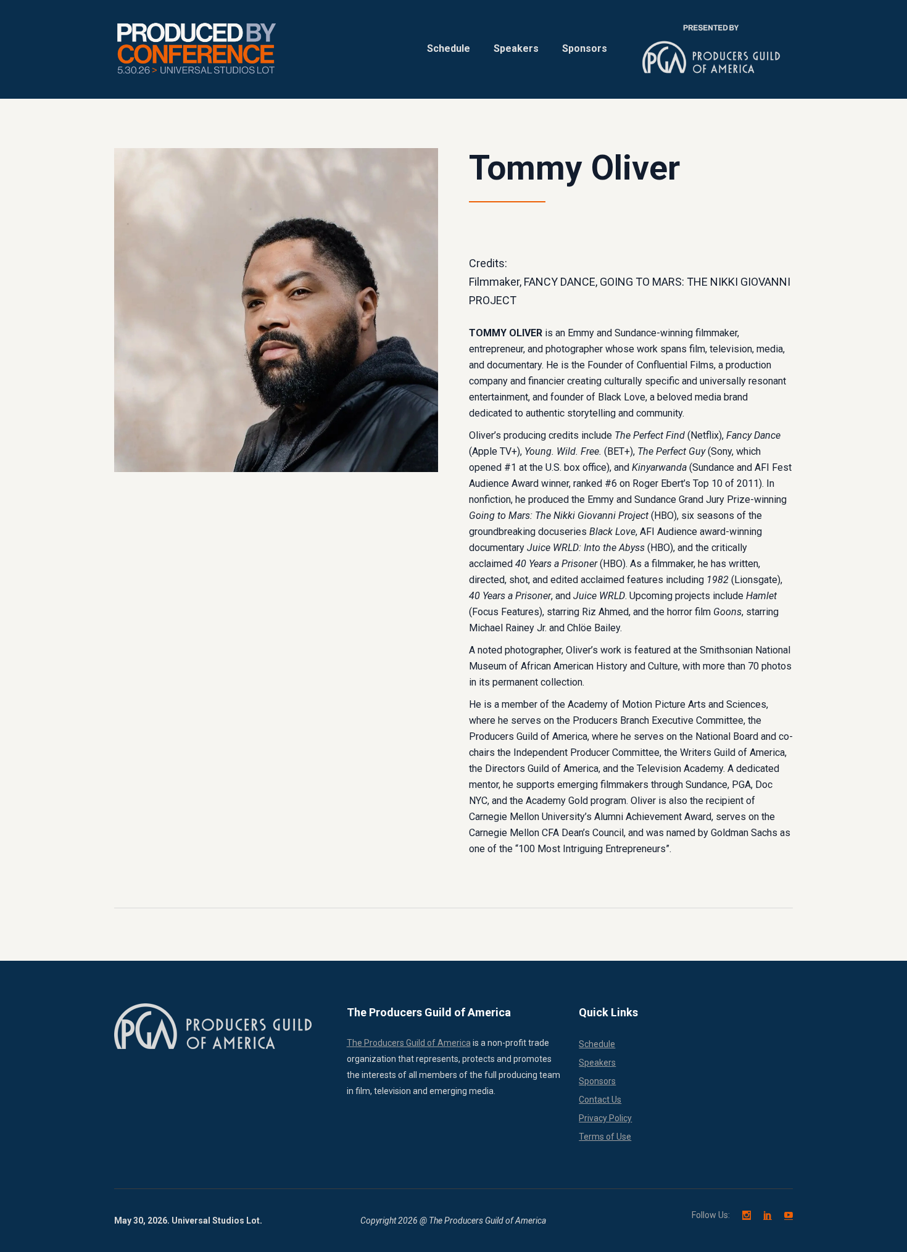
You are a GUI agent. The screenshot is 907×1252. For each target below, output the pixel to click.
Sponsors (597, 1081)
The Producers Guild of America (409, 1043)
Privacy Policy (605, 1118)
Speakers (597, 1063)
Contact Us (600, 1100)
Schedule (597, 1044)
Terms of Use (605, 1137)
